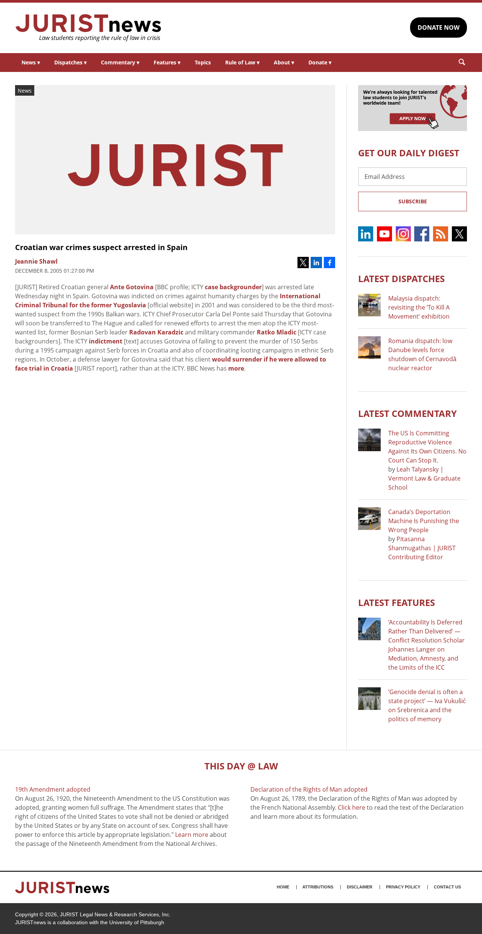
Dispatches (70, 62)
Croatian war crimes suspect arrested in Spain (101, 247)
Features (167, 62)
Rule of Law (242, 62)
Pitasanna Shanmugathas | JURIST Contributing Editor (422, 548)
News (30, 62)
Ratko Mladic (276, 332)
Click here (351, 807)
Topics (203, 62)
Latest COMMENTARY (407, 413)
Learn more (191, 834)
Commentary (120, 62)
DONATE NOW (438, 27)
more (236, 368)
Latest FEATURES (396, 602)
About (284, 62)
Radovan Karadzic (156, 332)
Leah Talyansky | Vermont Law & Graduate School (424, 478)
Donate (319, 62)
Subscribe (412, 201)
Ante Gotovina (132, 287)
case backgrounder (233, 287)
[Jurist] (88, 28)
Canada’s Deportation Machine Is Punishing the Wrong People (423, 521)
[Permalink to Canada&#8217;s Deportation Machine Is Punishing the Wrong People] (369, 518)
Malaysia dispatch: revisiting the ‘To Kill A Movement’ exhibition (419, 307)
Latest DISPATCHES (401, 278)
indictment (105, 341)
